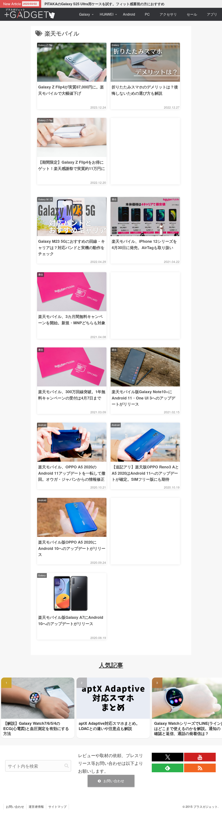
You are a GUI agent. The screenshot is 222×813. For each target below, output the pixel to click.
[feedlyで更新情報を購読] (167, 768)
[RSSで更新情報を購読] (200, 768)
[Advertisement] (145, 151)
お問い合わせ (113, 780)
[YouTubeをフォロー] (200, 757)
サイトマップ (57, 806)
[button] (66, 765)
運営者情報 (36, 806)
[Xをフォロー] (167, 757)
